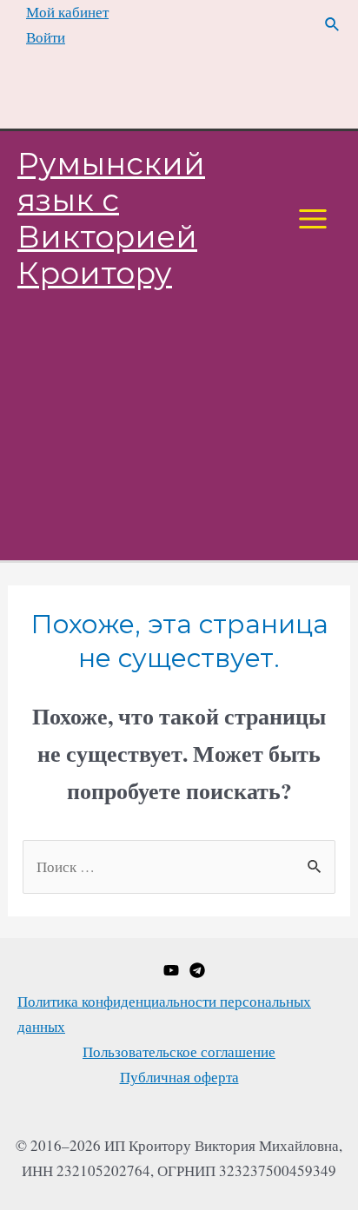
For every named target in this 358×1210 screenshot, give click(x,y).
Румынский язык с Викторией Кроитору (111, 218)
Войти (45, 37)
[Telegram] (197, 970)
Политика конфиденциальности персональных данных (164, 1013)
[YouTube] (171, 970)
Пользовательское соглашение (179, 1051)
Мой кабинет (67, 12)
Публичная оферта (179, 1077)
